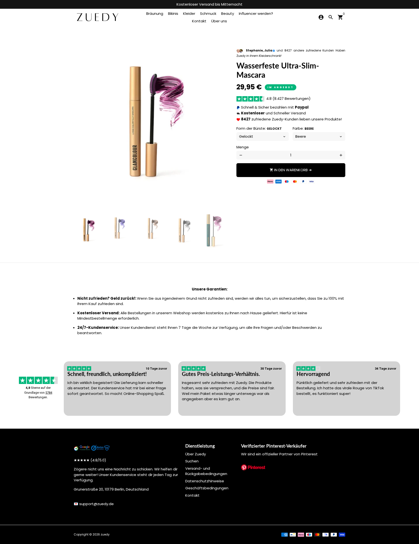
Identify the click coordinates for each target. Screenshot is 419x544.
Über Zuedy (195, 454)
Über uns (219, 21)
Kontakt (199, 21)
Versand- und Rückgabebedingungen (206, 471)
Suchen (192, 461)
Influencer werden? (256, 13)
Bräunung (154, 13)
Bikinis (173, 13)
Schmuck (208, 13)
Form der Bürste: (259, 128)
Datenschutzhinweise (204, 481)
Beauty (227, 13)
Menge (242, 147)
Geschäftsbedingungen (206, 488)
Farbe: (303, 128)
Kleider (189, 13)
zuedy (105, 534)
